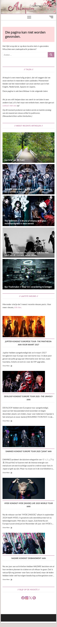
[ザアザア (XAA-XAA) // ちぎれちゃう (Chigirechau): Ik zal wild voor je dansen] (28, 179)
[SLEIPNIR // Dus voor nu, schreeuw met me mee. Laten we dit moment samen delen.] (28, 242)
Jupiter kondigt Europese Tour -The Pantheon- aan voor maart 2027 (28, 343)
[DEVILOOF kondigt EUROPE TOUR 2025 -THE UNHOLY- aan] (24, 382)
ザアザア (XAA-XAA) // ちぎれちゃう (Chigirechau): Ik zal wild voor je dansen (28, 190)
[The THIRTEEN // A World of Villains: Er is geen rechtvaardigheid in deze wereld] (28, 211)
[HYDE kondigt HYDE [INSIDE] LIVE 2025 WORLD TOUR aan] (24, 489)
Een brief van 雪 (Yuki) (14, 160)
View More (6, 366)
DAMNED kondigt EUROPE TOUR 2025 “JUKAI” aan (29, 451)
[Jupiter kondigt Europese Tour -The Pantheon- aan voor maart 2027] (24, 327)
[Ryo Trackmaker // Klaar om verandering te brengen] (28, 274)
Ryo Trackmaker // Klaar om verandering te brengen (28, 286)
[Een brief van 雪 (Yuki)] (28, 147)
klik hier (17, 307)
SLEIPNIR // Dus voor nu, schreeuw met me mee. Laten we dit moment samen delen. (27, 253)
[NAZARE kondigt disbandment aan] (24, 544)
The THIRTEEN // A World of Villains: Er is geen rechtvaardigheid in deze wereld (25, 222)
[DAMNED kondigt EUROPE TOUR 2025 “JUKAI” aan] (24, 437)
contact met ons (9, 105)
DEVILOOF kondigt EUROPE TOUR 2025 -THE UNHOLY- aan (28, 398)
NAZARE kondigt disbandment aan (28, 558)
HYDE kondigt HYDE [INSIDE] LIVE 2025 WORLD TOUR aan (28, 505)
